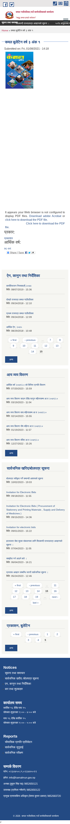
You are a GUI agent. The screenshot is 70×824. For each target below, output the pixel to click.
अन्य (11, 359)
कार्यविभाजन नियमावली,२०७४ (18, 285)
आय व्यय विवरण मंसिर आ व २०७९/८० (22, 440)
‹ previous (30, 340)
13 (57, 345)
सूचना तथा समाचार (15, 673)
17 (14, 596)
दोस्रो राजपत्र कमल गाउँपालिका (19, 299)
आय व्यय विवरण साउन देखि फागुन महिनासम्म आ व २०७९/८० (32, 398)
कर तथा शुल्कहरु (14, 689)
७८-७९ (7, 248)
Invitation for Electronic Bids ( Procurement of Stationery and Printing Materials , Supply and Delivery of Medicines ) (35, 510)
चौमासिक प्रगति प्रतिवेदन (18, 742)
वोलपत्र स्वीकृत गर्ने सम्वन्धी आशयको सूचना (24, 478)
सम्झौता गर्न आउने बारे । (16, 558)
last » (36, 602)
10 (24, 345)
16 (55, 591)
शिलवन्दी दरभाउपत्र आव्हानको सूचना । (30, 23)
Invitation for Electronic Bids (21, 492)
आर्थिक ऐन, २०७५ (14, 327)
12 (46, 345)
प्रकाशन (8, 238)
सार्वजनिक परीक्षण (14, 752)
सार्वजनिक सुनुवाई (14, 747)
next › (55, 596)
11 (35, 345)
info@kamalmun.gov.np (22, 777)
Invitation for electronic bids (21, 527)
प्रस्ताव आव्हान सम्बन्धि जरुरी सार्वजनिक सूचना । (27, 572)
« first (13, 340)
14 (32, 351)
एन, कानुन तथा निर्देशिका (18, 683)
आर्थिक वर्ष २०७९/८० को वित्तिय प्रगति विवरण (25, 384)
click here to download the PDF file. (26, 219)
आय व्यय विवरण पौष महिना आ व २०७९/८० (24, 426)
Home (5, 30)
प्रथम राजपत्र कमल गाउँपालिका (19, 313)
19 (36, 596)
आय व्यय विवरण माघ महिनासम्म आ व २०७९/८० (26, 412)
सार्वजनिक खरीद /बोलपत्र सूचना (22, 678)
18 (25, 596)
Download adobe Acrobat (46, 216)
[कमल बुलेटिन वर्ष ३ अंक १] (19, 69)
